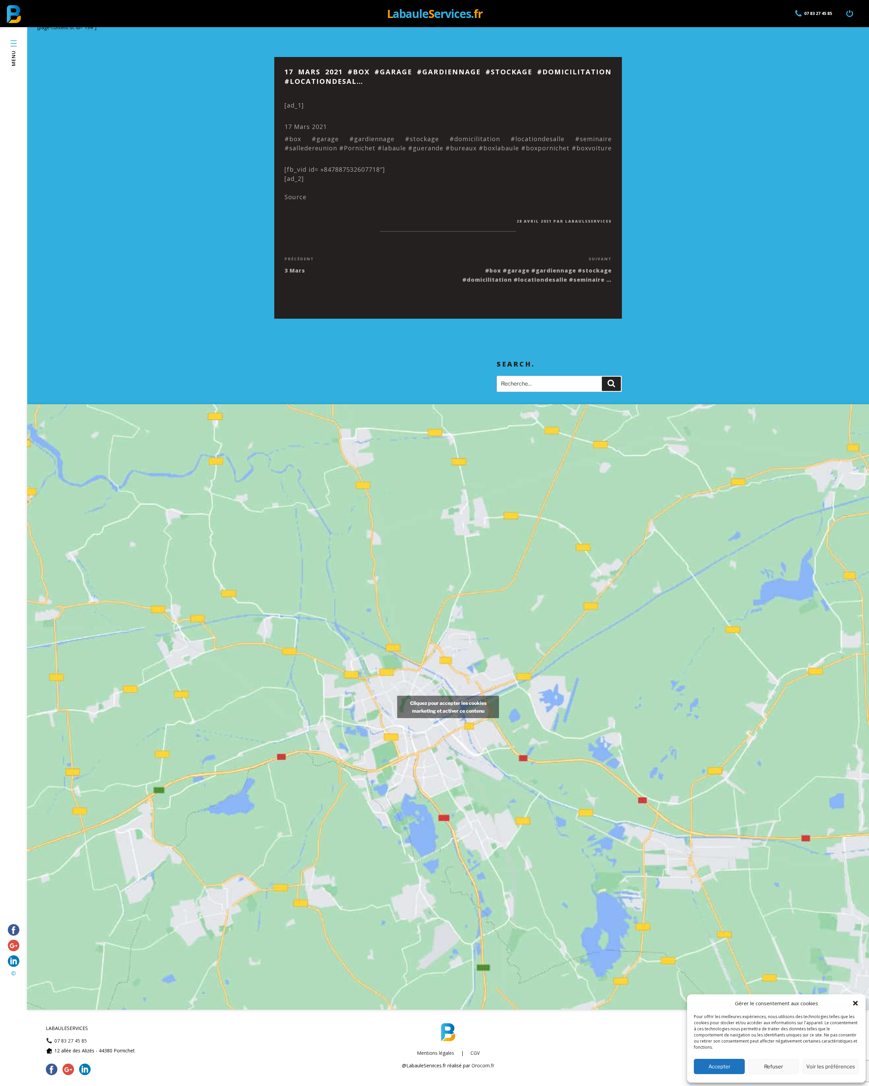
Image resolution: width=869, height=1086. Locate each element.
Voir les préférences (830, 1067)
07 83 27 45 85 (818, 13)
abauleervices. (434, 13)
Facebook (13, 930)
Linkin (13, 961)
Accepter (719, 1067)
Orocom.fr (483, 1065)
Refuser (773, 1067)
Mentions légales (435, 1053)
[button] (855, 1003)
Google (13, 945)
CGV (475, 1053)
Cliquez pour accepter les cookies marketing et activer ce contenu (448, 707)
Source (295, 197)
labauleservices (588, 221)
